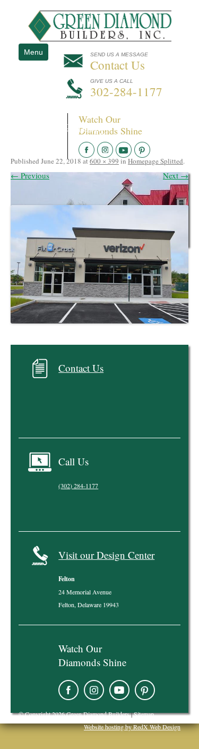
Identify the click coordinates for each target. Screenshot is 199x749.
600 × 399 (104, 161)
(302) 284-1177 (78, 485)
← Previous (30, 175)
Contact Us (80, 368)
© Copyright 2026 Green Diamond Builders (74, 714)
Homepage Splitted (155, 161)
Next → (175, 175)
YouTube (119, 690)
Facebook (68, 690)
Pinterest (145, 690)
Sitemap (144, 714)
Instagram (94, 690)
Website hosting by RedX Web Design (132, 726)
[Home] (99, 38)
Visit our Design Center (106, 554)
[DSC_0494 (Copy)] (99, 264)
